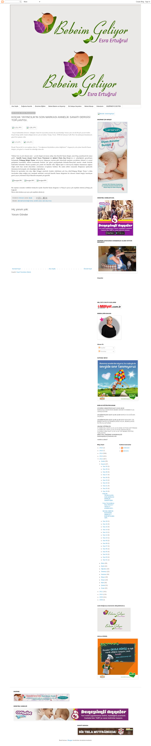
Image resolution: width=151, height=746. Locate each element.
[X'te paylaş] (42, 198)
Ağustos (104, 569)
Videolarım (99, 106)
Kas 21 (105, 486)
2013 (101, 456)
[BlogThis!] (39, 198)
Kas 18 (105, 521)
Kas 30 (105, 466)
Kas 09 (105, 540)
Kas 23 (105, 480)
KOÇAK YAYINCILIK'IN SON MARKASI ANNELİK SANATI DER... (108, 497)
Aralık (103, 461)
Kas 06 (105, 549)
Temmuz (104, 571)
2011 (101, 591)
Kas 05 (105, 551)
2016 (101, 448)
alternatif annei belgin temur (25, 201)
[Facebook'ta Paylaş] (44, 198)
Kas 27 (105, 475)
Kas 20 (105, 488)
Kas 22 (105, 483)
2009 (101, 597)
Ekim (103, 563)
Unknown (126, 448)
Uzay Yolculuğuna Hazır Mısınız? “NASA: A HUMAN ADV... (108, 505)
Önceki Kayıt (88, 269)
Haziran (104, 574)
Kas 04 (105, 554)
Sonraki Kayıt (16, 269)
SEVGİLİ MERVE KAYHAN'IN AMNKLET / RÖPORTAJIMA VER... (108, 514)
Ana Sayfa (15, 106)
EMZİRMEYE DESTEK (113, 106)
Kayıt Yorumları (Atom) (24, 272)
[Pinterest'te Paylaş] (46, 198)
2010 (101, 594)
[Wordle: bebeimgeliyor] (106, 114)
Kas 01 (105, 560)
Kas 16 (105, 524)
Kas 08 (105, 543)
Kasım (103, 464)
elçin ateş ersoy (47, 201)
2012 (101, 459)
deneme (126, 451)
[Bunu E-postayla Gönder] (37, 198)
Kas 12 (105, 535)
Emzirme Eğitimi (40, 106)
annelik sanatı (38, 201)
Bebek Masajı (89, 106)
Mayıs (103, 577)
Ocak (103, 588)
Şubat (103, 585)
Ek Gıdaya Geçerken (75, 106)
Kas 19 (105, 491)
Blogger (70, 740)
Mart (102, 582)
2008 (101, 600)
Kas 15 (105, 527)
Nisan (103, 580)
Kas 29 (105, 469)
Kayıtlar (102, 348)
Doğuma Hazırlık (26, 106)
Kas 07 (105, 546)
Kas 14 (105, 529)
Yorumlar (103, 351)
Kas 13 (105, 532)
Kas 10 (105, 538)
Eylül (103, 566)
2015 (101, 450)
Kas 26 (105, 477)
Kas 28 (105, 472)
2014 (101, 453)
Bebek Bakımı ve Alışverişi (56, 106)
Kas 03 (105, 557)
